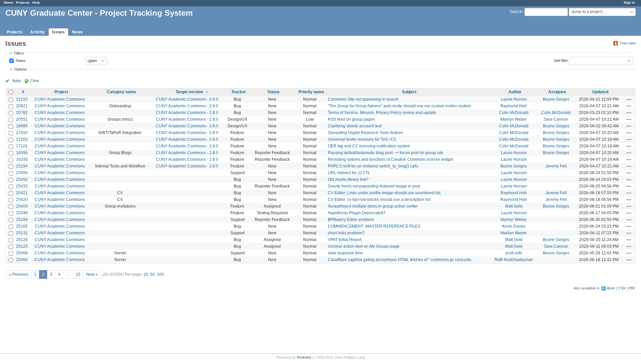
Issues (58, 32)
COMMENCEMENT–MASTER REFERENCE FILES (374, 226)
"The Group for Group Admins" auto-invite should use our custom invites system (399, 106)
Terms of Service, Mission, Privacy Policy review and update (382, 112)
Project (61, 92)
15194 (22, 166)
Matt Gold (513, 206)
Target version (189, 92)
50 (152, 274)
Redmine (304, 357)
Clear (34, 81)
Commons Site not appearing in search (363, 99)
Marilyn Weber (513, 119)
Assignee (557, 92)
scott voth (513, 253)
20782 (22, 112)
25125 (22, 246)
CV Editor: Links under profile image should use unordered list (384, 193)
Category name (121, 92)
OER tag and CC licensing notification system (369, 146)
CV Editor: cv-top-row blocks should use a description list (379, 199)
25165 (22, 226)
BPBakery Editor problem (351, 219)
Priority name (311, 92)
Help (36, 2)
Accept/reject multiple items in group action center (373, 206)
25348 (22, 213)
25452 (22, 179)
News (77, 32)
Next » (92, 274)
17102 (22, 139)
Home (8, 2)
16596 (22, 152)
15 (78, 274)
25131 (22, 233)
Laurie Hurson (514, 99)
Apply (16, 81)
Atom (611, 288)
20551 (22, 119)
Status (20, 60)
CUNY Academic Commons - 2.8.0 (187, 99)
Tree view (628, 43)
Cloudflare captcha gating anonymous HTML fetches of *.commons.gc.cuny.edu (399, 259)
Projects (23, 2)
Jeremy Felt (556, 166)
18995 (22, 126)
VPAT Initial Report (345, 239)
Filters (19, 53)
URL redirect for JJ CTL (349, 172)
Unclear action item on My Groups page (364, 246)
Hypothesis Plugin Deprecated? (357, 213)
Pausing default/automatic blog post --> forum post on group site (385, 152)
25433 (22, 186)
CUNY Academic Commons (60, 99)
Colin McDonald (513, 112)
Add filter (561, 60)
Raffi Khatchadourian (513, 259)
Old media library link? (348, 179)
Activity (37, 32)
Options (20, 69)
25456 (22, 172)
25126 (22, 239)
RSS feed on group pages (351, 119)
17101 (22, 146)
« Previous (18, 274)
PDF (632, 288)
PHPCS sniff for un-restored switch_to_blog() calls (373, 166)
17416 (22, 132)
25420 (22, 199)
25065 (22, 259)
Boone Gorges (556, 99)
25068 (22, 253)
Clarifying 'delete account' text (355, 126)
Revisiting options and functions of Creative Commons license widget (390, 159)
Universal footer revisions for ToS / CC (362, 139)
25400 (22, 206)
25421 (22, 193)
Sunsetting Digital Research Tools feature (365, 132)
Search (515, 11)
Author (514, 92)
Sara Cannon (556, 119)
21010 (22, 99)
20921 (22, 106)
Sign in (629, 2)
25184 (22, 219)
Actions (629, 99)
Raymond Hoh (513, 106)
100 (160, 274)
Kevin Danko (513, 226)
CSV (621, 288)
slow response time (345, 253)
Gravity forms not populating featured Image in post (374, 186)
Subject (409, 92)
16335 (22, 159)
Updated (600, 92)
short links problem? (346, 233)
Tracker (238, 92)
